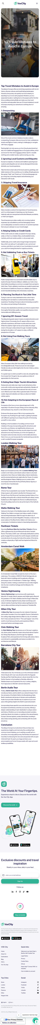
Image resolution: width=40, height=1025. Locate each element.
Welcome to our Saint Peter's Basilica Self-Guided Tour (28, 952)
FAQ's (2, 962)
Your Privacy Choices (15, 1019)
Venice (3, 987)
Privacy (23, 958)
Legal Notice (24, 956)
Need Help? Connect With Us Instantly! (29, 967)
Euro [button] (11, 1002)
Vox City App (4, 964)
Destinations (4, 956)
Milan (2, 993)
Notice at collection (9, 1023)
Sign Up (20, 881)
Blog (2, 959)
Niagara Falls (4, 995)
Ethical (23, 964)
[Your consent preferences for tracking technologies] (37, 1022)
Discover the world (9, 805)
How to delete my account (28, 971)
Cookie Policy (24, 961)
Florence (3, 990)
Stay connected (20, 915)
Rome (2, 982)
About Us (3, 954)
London (3, 985)
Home (2, 951)
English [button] (4, 1002)
